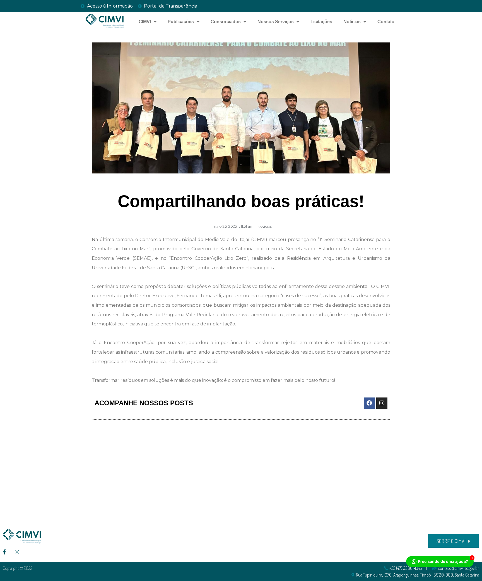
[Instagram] (381, 403)
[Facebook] (369, 403)
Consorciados (226, 21)
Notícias (352, 21)
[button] (453, 541)
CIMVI (145, 21)
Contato (385, 21)
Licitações (321, 21)
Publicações (181, 21)
